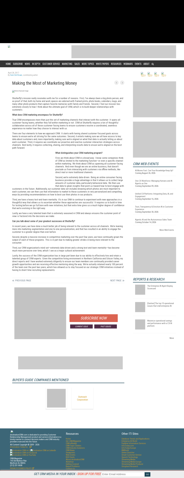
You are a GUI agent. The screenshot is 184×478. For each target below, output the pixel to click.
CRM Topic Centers (73, 446)
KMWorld (125, 450)
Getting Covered (72, 464)
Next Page (115, 280)
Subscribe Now (93, 318)
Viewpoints (70, 452)
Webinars (128, 64)
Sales (77, 64)
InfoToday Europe (129, 448)
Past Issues (105, 326)
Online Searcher (128, 452)
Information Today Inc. (19, 447)
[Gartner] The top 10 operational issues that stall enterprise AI (160, 304)
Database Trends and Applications (136, 439)
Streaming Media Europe (131, 462)
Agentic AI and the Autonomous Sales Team (153, 219)
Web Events (70, 455)
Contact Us (70, 469)
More (172, 338)
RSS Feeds (70, 457)
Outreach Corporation (82, 398)
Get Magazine (73, 441)
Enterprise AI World (129, 441)
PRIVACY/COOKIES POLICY (20, 468)
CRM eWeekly (71, 443)
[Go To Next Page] (122, 83)
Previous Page (23, 280)
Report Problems (73, 466)
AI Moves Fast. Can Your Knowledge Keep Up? (154, 170)
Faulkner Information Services (134, 443)
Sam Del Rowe (16, 75)
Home (8, 64)
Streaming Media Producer (132, 464)
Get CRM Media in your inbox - (67, 474)
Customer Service (51, 64)
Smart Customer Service (131, 455)
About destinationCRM (75, 459)
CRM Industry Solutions (75, 448)
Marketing (67, 64)
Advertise (70, 462)
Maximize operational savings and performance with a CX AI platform (159, 323)
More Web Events (167, 230)
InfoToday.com (128, 446)
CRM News (70, 450)
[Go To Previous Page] (116, 83)
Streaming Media (128, 459)
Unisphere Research (130, 466)
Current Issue (81, 326)
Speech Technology (130, 457)
